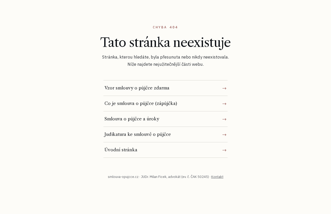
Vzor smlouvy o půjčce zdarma (136, 87)
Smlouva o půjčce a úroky (131, 118)
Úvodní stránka (120, 149)
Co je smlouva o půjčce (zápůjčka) (140, 103)
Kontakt (217, 177)
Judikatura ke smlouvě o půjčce (137, 134)
